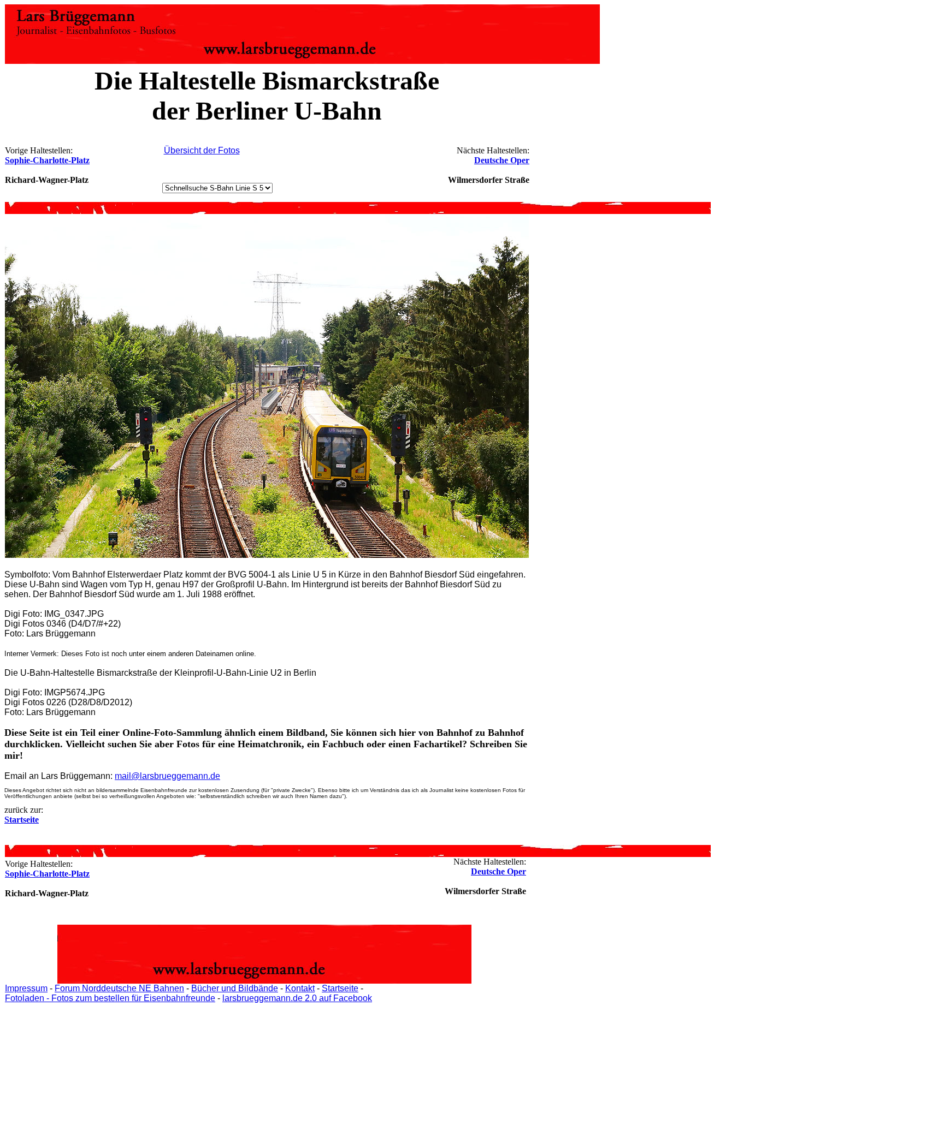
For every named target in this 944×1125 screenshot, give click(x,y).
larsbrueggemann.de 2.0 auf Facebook (297, 998)
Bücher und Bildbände (234, 988)
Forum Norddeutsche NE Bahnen (119, 988)
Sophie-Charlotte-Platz (47, 160)
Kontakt (300, 988)
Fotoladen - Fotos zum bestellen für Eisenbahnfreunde (110, 998)
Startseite (340, 988)
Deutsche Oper (501, 160)
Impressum (26, 988)
